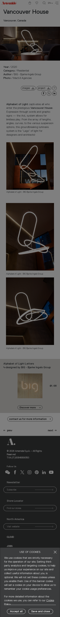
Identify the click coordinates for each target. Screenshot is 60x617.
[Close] (55, 552)
